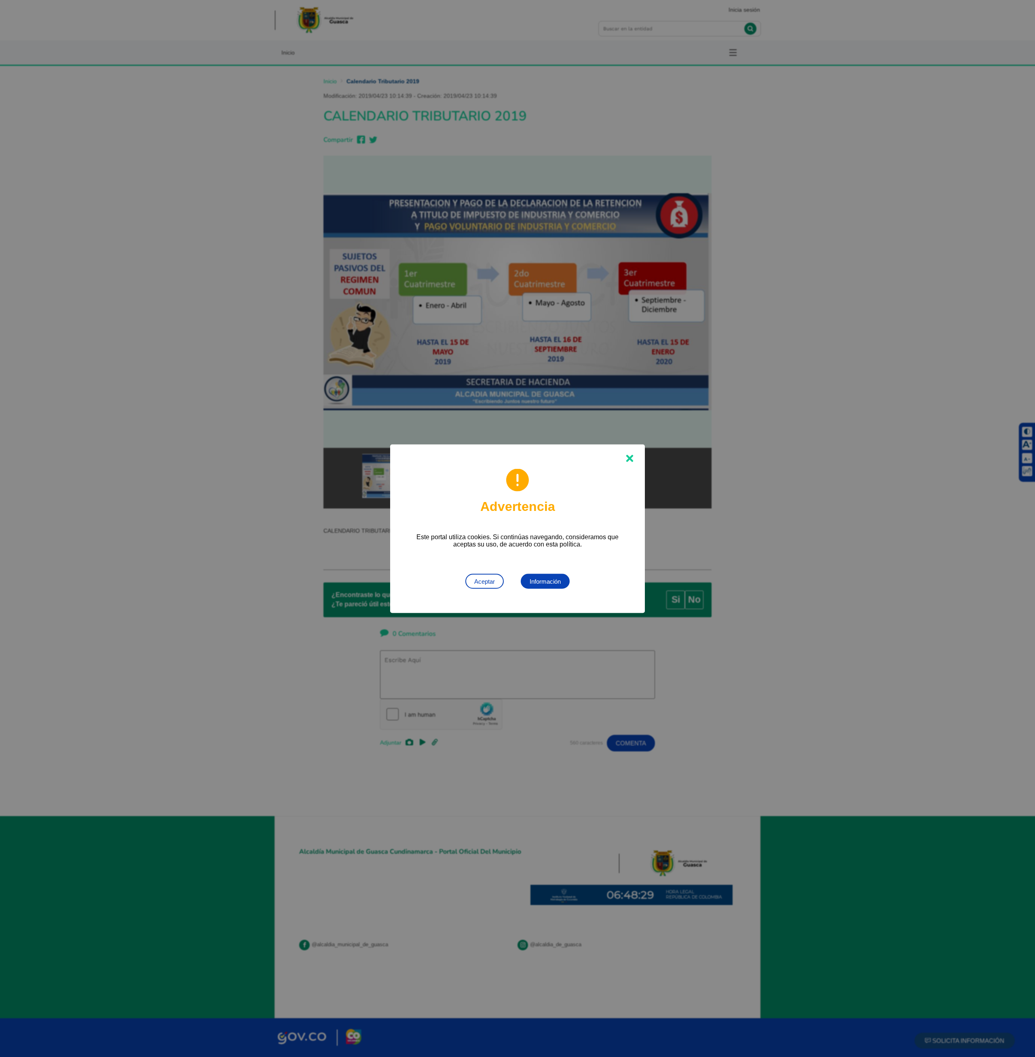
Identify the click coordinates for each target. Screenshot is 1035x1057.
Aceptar (484, 581)
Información (545, 581)
